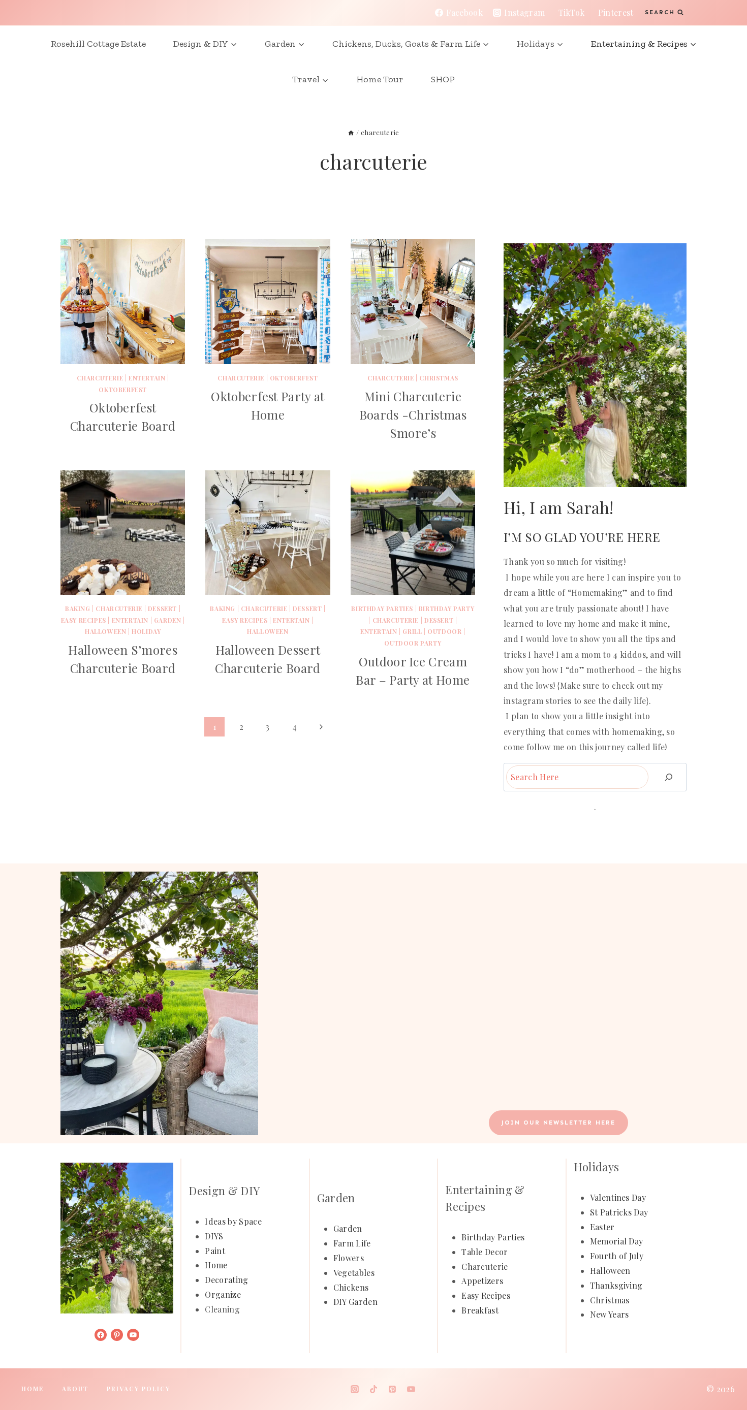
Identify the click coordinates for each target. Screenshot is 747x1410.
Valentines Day (618, 1197)
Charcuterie (484, 1266)
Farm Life (352, 1243)
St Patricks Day (619, 1212)
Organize (223, 1294)
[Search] (668, 776)
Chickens (351, 1287)
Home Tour (379, 79)
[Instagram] (355, 1389)
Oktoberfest (123, 390)
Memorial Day (616, 1241)
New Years (609, 1314)
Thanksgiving (616, 1285)
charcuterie (100, 378)
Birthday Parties (382, 608)
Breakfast (480, 1310)
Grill (412, 631)
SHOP (443, 79)
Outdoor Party (412, 643)
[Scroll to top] (723, 1371)
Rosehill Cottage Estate (98, 43)
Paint (215, 1250)
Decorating (226, 1279)
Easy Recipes (83, 620)
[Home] (351, 132)
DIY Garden (355, 1301)
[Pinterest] (392, 1389)
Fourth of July (616, 1256)
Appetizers (482, 1280)
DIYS (214, 1236)
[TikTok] (373, 1389)
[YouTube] (411, 1389)
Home (216, 1265)
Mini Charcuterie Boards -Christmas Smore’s (412, 414)
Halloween (105, 631)
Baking (77, 608)
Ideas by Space (233, 1221)
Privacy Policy (138, 1389)
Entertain (147, 378)
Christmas (438, 378)
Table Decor (484, 1251)
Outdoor (444, 631)
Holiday (146, 631)
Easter (602, 1227)
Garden (167, 620)
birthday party (446, 608)
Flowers (348, 1258)
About (75, 1389)
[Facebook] (336, 1389)
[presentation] (122, 301)
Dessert (162, 608)
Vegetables (354, 1272)
